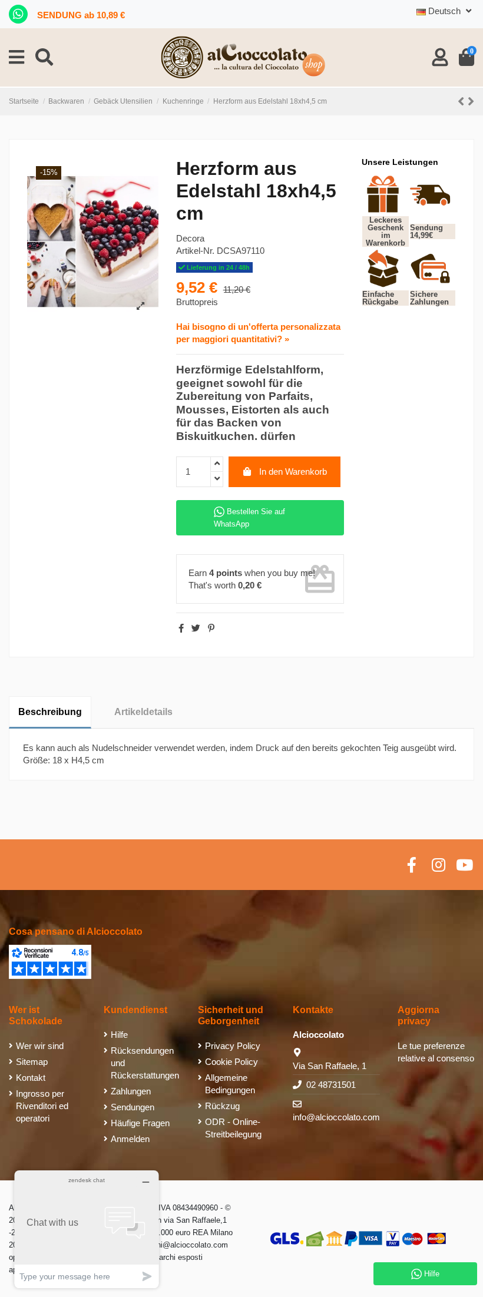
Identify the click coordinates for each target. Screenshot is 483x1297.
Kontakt (30, 1078)
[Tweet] (195, 628)
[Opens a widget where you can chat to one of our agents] (86, 1229)
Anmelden (130, 1139)
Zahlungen (131, 1091)
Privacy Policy (232, 1046)
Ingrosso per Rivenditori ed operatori (42, 1105)
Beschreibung (50, 712)
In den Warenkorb (293, 471)
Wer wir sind (40, 1046)
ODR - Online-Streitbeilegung (233, 1128)
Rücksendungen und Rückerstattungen (145, 1062)
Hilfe (119, 1035)
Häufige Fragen (140, 1123)
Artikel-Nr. (195, 251)
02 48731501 (331, 1085)
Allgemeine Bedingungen (230, 1084)
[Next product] (471, 101)
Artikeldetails (143, 712)
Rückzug (222, 1106)
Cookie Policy (231, 1062)
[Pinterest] (211, 628)
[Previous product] (463, 101)
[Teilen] (181, 628)
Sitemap (32, 1062)
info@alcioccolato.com (336, 1117)
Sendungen (132, 1107)
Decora (190, 238)
